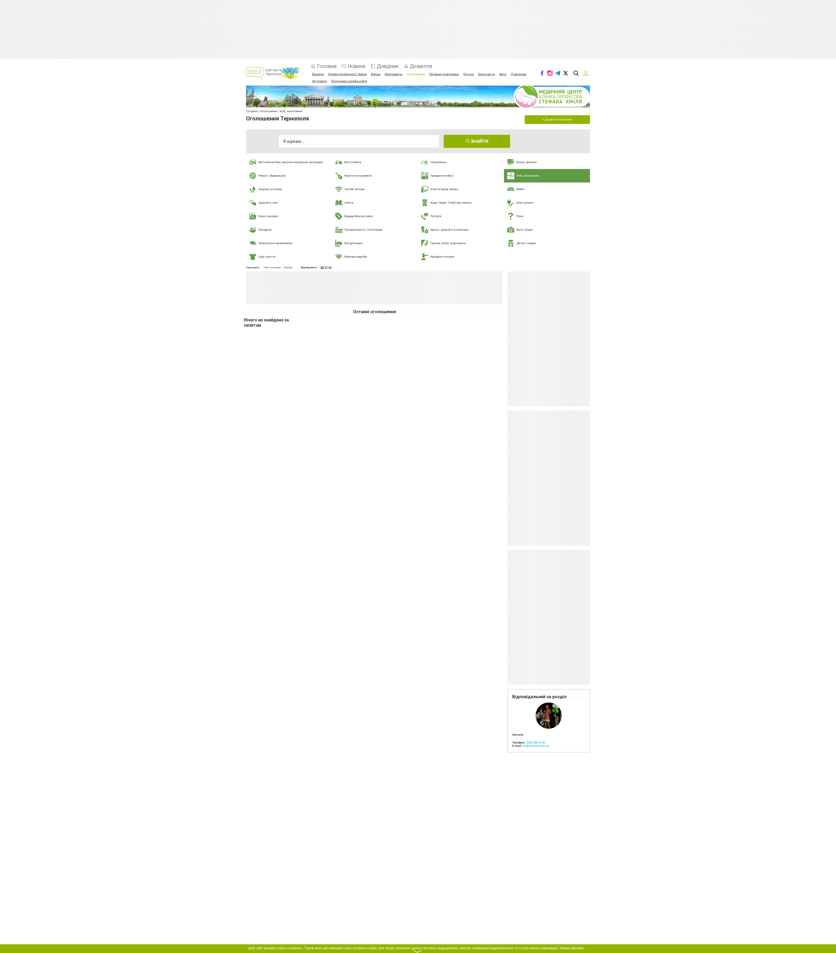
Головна (327, 66)
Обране (288, 267)
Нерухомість (394, 74)
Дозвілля (421, 66)
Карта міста (486, 74)
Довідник (388, 66)
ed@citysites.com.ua (536, 745)
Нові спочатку (272, 267)
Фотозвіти (319, 81)
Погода (468, 74)
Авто (502, 74)
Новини (357, 66)
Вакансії (318, 74)
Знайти (479, 141)
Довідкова (518, 74)
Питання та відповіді (444, 74)
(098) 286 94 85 (535, 742)
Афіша (375, 74)
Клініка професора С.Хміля (347, 74)
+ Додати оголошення (557, 119)
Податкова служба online (349, 81)
